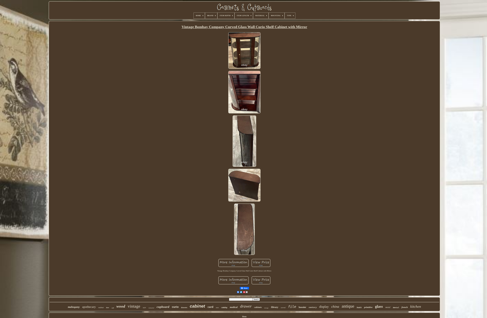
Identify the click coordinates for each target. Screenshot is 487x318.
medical (234, 307)
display (324, 306)
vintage (134, 306)
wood (120, 306)
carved (283, 307)
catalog (224, 307)
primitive (368, 307)
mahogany (74, 306)
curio (175, 306)
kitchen (415, 306)
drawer (246, 306)
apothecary (89, 306)
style (144, 307)
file (292, 307)
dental (396, 308)
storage (266, 308)
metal (387, 307)
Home (244, 316)
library (274, 307)
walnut (101, 307)
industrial (151, 308)
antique (348, 306)
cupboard (163, 306)
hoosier (302, 307)
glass (379, 306)
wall (113, 308)
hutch (359, 307)
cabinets (258, 307)
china (335, 306)
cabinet (197, 306)
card (210, 306)
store (217, 307)
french (405, 307)
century (313, 307)
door (107, 307)
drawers (184, 307)
